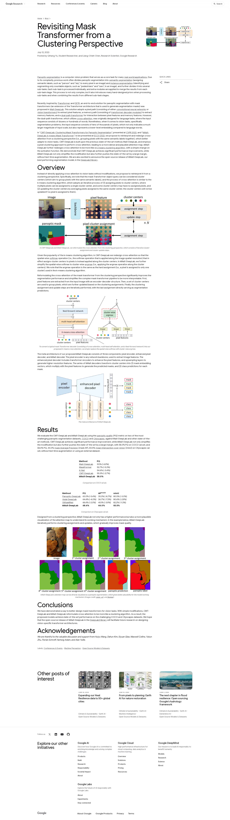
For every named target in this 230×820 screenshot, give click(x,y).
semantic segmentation (120, 80)
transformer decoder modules (126, 112)
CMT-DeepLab (86, 473)
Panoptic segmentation (48, 77)
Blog (105, 4)
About (115, 4)
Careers (93, 4)
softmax (54, 258)
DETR (77, 103)
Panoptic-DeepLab (71, 496)
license (110, 597)
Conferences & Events (53, 648)
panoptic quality (105, 435)
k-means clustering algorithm (110, 147)
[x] (49, 734)
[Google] (41, 813)
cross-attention (84, 118)
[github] (68, 734)
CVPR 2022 (131, 132)
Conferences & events (75, 4)
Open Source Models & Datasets (96, 648)
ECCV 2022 (99, 135)
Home (39, 18)
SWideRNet (67, 502)
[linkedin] (56, 734)
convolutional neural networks (131, 109)
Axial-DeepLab (69, 499)
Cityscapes (99, 438)
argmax (88, 264)
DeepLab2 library (89, 160)
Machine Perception (72, 648)
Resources (55, 4)
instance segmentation (121, 83)
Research (41, 4)
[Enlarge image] (190, 44)
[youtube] (62, 734)
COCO (85, 438)
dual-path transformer (72, 115)
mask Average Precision (66, 448)
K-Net (82, 470)
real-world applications (135, 77)
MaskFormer (85, 467)
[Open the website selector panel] (24, 4)
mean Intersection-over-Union (110, 448)
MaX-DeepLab (57, 109)
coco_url (99, 597)
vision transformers (47, 112)
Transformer (64, 103)
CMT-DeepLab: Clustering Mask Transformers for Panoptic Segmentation (75, 132)
